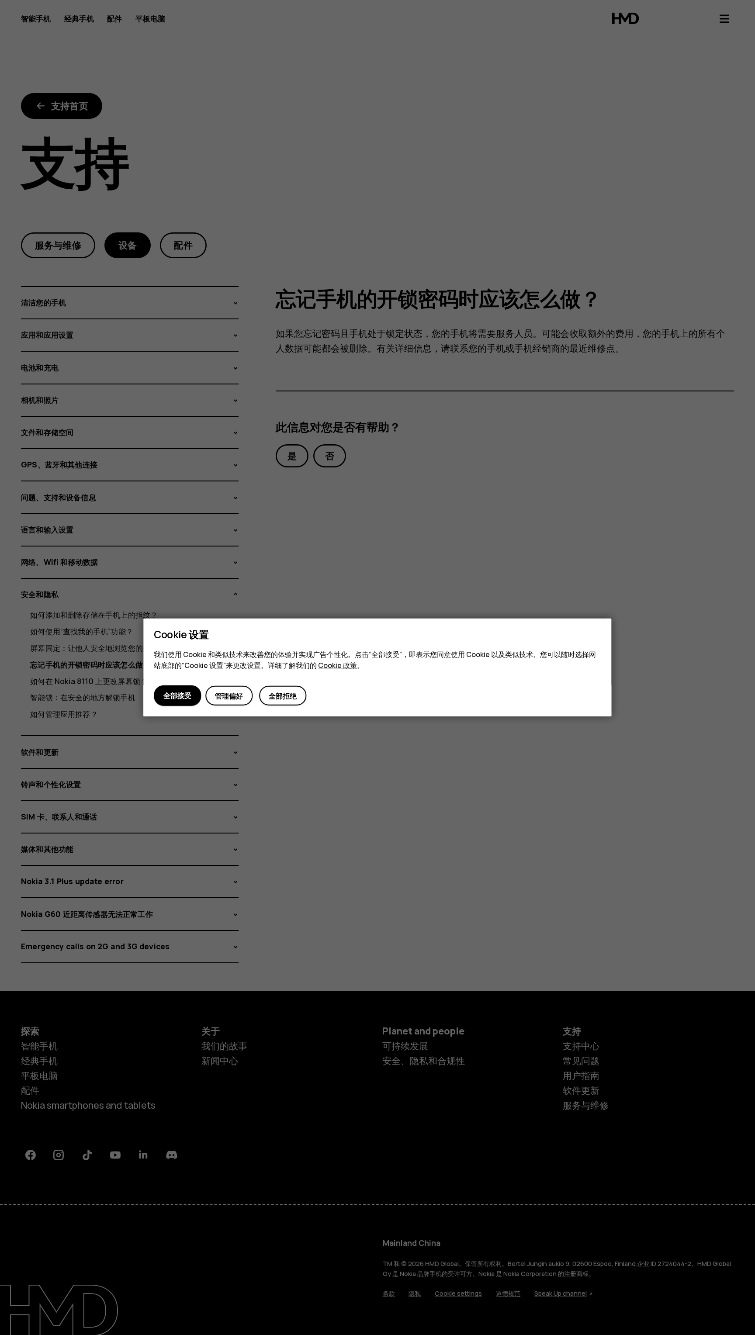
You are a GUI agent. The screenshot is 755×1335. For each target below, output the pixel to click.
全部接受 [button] (177, 695)
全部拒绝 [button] (283, 695)
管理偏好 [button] (229, 695)
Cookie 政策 (337, 665)
